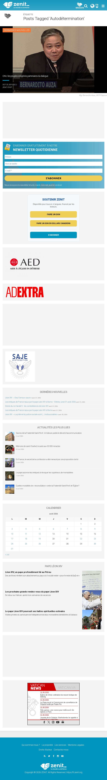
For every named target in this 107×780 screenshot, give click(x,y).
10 (12, 534)
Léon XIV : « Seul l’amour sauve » (18, 398)
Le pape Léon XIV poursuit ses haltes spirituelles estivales (35, 611)
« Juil (7, 555)
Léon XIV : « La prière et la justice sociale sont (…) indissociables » (31, 414)
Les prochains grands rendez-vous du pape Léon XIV (32, 591)
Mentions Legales (76, 745)
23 (95, 539)
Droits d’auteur (45, 749)
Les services (60, 745)
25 (26, 544)
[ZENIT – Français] (30, 5)
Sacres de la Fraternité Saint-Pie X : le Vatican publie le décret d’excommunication (49, 433)
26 (40, 544)
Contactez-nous (61, 749)
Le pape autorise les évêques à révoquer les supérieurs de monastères (44, 473)
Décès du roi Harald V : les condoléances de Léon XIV (27, 406)
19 (40, 539)
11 (26, 534)
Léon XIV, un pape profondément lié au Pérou (28, 572)
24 (12, 544)
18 (26, 539)
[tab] (41, 687)
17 (12, 539)
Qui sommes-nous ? (31, 745)
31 (12, 549)
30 (95, 544)
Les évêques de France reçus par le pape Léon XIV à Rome (28, 410)
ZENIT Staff (7, 87)
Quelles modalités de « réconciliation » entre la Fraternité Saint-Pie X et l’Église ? (47, 486)
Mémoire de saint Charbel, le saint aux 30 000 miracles (38, 446)
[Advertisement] (53, 120)
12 (40, 534)
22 (81, 539)
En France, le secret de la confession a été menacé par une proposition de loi (47, 459)
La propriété (47, 745)
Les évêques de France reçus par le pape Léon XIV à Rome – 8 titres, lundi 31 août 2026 (40, 402)
